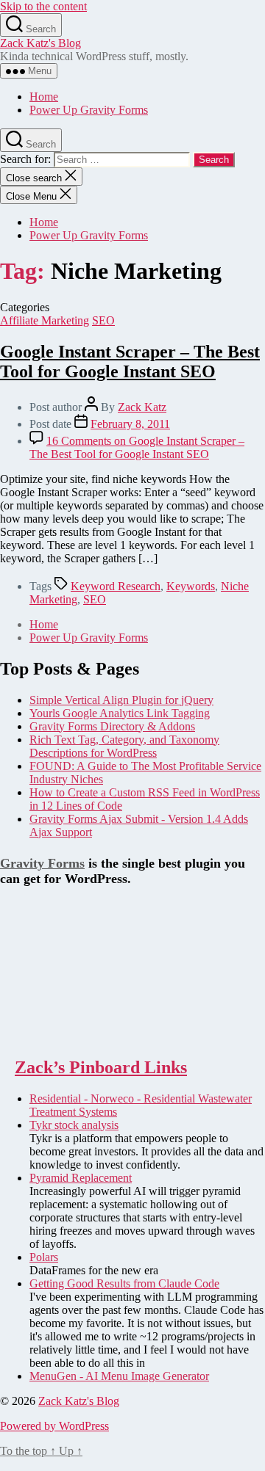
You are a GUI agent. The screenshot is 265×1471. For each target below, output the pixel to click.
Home (43, 96)
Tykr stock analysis (74, 1125)
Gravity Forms (42, 863)
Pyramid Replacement (80, 1178)
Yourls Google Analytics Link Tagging (119, 713)
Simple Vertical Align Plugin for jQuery (121, 700)
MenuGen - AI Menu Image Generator (119, 1376)
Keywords (190, 586)
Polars (43, 1257)
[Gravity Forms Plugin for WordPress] (73, 1036)
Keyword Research (115, 586)
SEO (103, 320)
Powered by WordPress (54, 1426)
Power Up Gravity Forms (88, 109)
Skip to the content (43, 6)
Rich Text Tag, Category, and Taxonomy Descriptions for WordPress (124, 746)
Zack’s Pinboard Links (101, 1067)
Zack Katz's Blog (40, 43)
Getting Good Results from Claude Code (124, 1283)
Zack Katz (142, 407)
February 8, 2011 (130, 424)
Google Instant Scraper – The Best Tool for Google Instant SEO (130, 361)
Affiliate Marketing (44, 320)
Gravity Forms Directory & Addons (112, 726)
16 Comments (136, 447)
